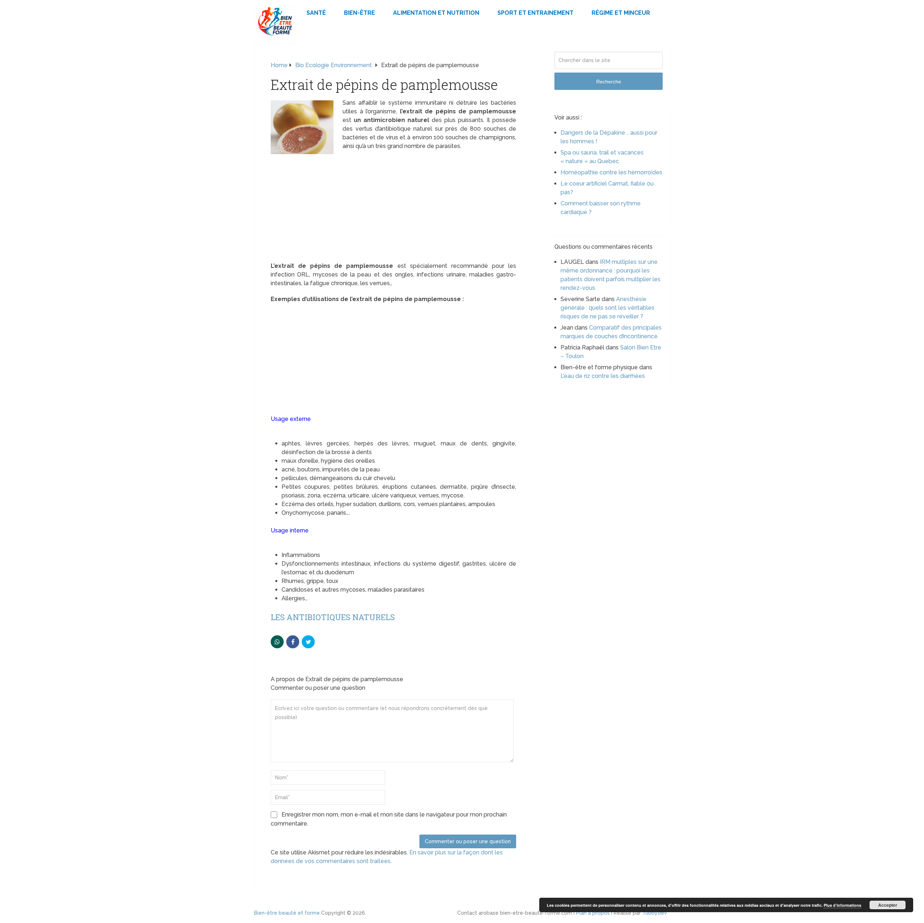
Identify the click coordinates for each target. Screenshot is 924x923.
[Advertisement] (393, 208)
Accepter (887, 905)
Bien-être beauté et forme (287, 913)
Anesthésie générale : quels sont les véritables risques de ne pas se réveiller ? (607, 308)
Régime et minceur (621, 12)
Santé (316, 12)
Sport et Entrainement (535, 12)
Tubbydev (654, 913)
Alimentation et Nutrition (436, 12)
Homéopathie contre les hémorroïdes (611, 172)
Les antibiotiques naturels (333, 617)
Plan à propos (593, 913)
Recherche (608, 81)
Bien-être (359, 12)
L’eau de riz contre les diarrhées (603, 376)
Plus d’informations (842, 905)
